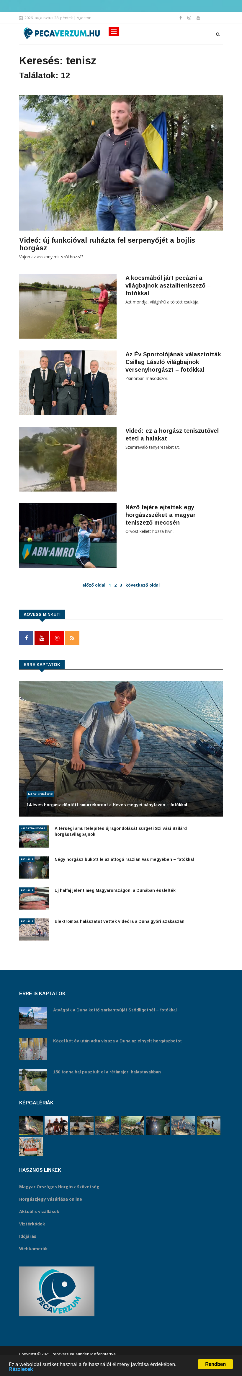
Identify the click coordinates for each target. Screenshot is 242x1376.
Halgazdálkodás (33, 828)
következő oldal (142, 585)
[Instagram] (189, 17)
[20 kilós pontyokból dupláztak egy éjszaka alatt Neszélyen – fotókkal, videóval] (82, 1125)
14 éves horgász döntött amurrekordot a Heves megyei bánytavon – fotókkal (107, 804)
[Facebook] (181, 17)
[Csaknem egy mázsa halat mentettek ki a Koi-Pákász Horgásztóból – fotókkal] (208, 1125)
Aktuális (27, 859)
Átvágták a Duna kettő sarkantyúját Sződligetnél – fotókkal (115, 1010)
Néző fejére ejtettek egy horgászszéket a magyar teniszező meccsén (160, 515)
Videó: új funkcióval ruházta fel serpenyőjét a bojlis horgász (107, 244)
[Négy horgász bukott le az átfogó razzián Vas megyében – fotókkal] (158, 1125)
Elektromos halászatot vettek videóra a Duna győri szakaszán (119, 921)
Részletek (21, 1369)
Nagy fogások (40, 794)
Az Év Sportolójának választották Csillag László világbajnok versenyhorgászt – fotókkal (173, 362)
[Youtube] (198, 17)
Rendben (215, 1363)
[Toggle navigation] (114, 31)
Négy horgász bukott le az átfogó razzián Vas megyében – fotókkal (124, 859)
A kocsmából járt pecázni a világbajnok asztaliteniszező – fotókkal (168, 285)
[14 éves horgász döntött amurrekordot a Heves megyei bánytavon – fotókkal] (183, 1125)
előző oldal (93, 585)
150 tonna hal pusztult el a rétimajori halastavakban (107, 1072)
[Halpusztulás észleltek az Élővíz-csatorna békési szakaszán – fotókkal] (132, 1125)
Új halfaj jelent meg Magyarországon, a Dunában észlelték (115, 890)
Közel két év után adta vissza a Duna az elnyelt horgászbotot (117, 1041)
